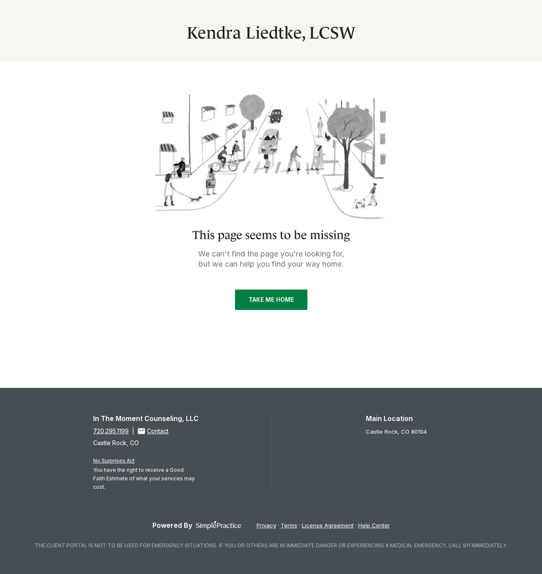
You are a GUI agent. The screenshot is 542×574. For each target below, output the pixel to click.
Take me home (271, 299)
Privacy (266, 525)
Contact (158, 431)
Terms (289, 525)
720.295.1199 (111, 431)
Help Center (374, 525)
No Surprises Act (114, 460)
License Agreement (328, 525)
